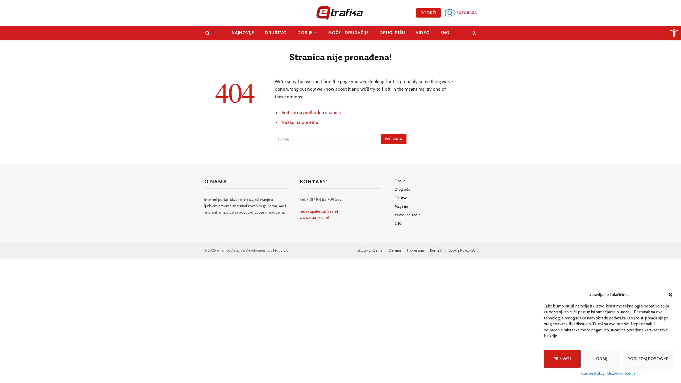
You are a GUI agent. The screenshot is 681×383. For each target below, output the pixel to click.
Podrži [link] (428, 12)
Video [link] (423, 32)
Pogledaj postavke (648, 358)
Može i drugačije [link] (348, 32)
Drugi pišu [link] (392, 32)
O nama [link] (394, 250)
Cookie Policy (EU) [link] (463, 250)
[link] (674, 33)
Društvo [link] (276, 32)
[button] (670, 294)
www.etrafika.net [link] (315, 217)
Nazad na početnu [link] (300, 122)
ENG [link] (445, 32)
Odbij (601, 358)
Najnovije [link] (243, 32)
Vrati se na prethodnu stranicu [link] (311, 112)
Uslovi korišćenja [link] (621, 373)
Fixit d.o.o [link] (280, 250)
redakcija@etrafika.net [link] (319, 211)
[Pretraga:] (328, 139)
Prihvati (562, 358)
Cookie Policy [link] (593, 373)
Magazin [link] (401, 206)
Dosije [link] (305, 32)
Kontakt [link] (436, 250)
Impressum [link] (415, 250)
